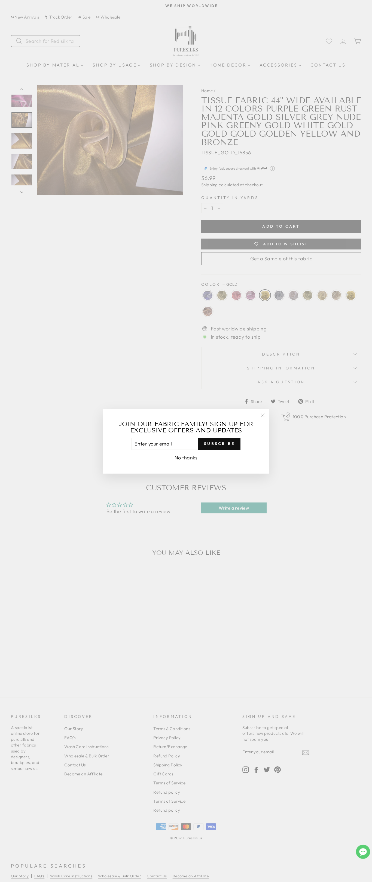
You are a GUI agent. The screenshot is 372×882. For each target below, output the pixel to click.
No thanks (186, 457)
